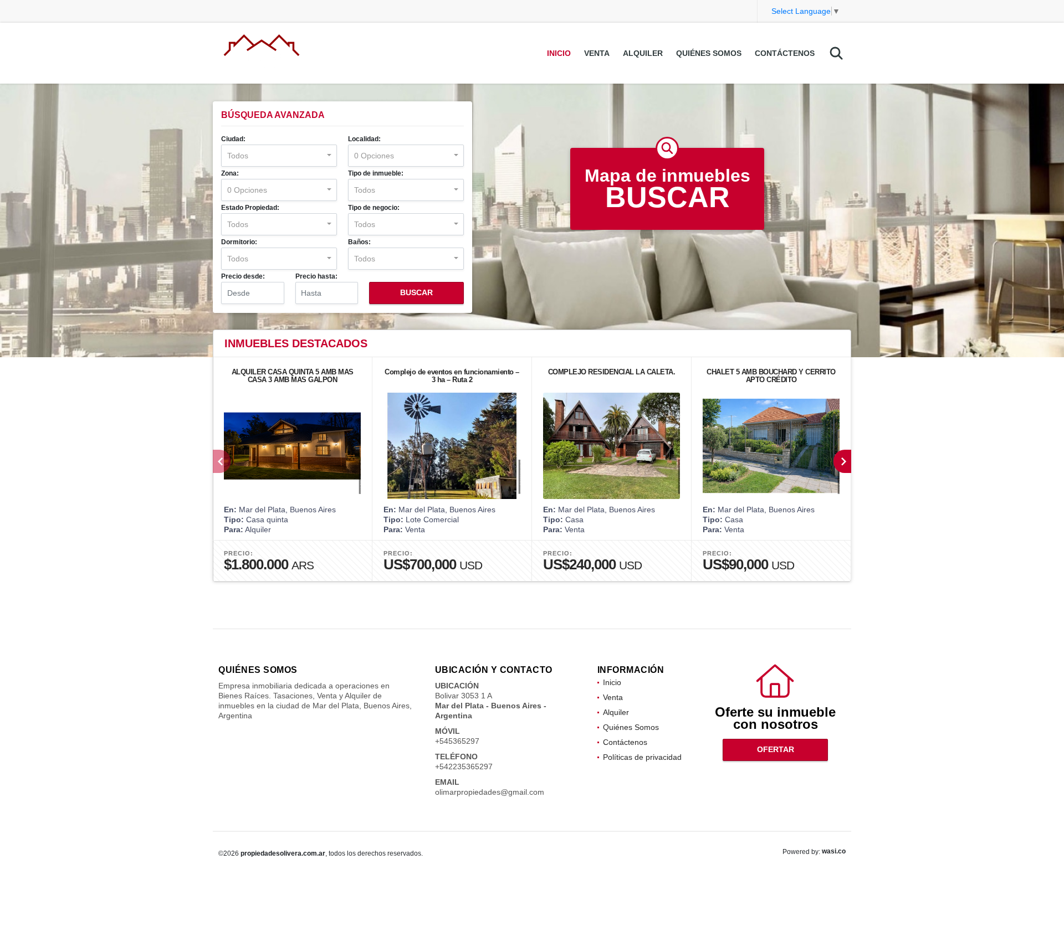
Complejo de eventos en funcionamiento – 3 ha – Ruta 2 (452, 376)
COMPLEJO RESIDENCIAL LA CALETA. (612, 372)
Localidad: (364, 139)
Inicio (559, 53)
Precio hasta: (316, 276)
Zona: (230, 173)
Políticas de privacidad (642, 757)
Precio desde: (243, 276)
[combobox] (279, 156)
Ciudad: (233, 139)
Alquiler (643, 53)
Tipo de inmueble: (375, 173)
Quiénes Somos (708, 53)
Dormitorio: (239, 242)
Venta (597, 53)
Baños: (359, 242)
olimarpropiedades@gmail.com (489, 792)
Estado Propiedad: (250, 208)
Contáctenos (785, 53)
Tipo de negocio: (374, 208)
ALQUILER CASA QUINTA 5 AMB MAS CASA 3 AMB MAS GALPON (293, 376)
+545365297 (457, 741)
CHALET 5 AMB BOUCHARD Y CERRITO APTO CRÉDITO (771, 376)
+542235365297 (464, 766)
